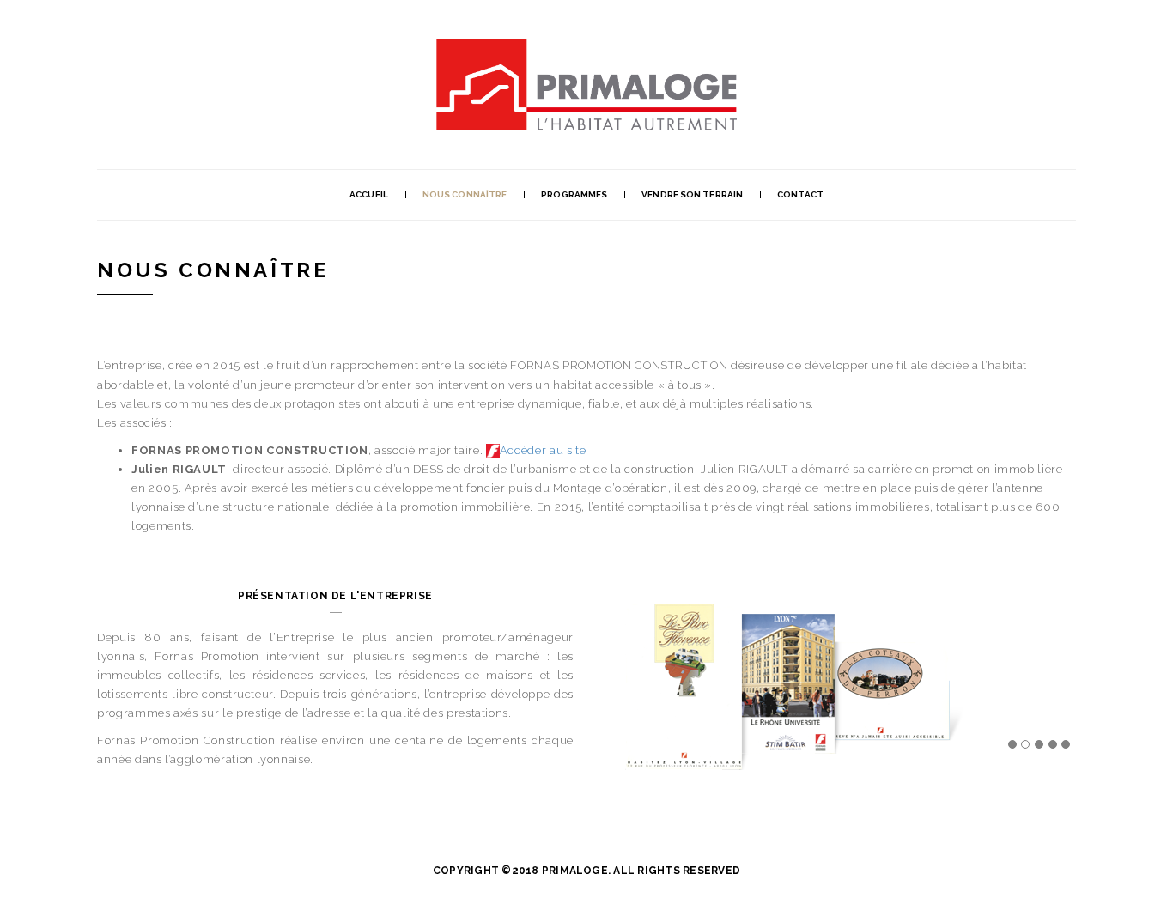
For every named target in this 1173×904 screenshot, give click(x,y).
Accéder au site (543, 450)
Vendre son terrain (692, 194)
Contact (800, 194)
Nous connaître (464, 194)
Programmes (574, 194)
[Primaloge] (586, 47)
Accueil (368, 194)
